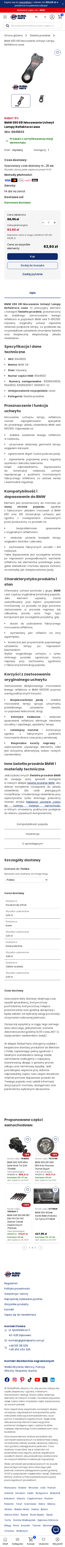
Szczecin (20, 1493)
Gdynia (21, 1498)
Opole (49, 1514)
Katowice (9, 1498)
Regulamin (11, 1283)
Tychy (7, 1520)
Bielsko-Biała (21, 1509)
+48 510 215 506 (18, 1345)
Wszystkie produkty (16, 1304)
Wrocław (33, 1487)
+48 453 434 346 (20, 1349)
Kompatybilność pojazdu (32, 824)
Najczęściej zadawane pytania (23, 1299)
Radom (49, 1498)
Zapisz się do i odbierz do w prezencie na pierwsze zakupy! (31, 4)
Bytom (44, 1509)
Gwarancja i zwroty (16, 1294)
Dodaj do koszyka (32, 265)
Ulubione (43, 1543)
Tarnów (36, 1525)
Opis (32, 293)
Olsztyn (8, 1509)
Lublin (30, 1493)
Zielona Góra (11, 1514)
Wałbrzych (22, 1530)
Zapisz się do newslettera (20, 1315)
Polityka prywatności (17, 1288)
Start (5, 1543)
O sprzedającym (32, 843)
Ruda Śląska (37, 1514)
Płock (16, 1525)
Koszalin (25, 1525)
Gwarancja (32, 834)
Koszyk (30, 1541)
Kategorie (17, 1543)
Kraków (22, 1487)
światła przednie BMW (41, 783)
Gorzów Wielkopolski (24, 1520)
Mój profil (57, 1543)
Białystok (55, 1493)
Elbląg (7, 1525)
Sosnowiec (30, 1503)
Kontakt (9, 1309)
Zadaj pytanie (32, 274)
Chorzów (9, 1530)
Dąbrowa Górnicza (48, 1520)
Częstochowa (34, 1498)
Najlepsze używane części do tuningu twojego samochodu (32, 803)
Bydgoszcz (42, 1493)
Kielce (42, 1503)
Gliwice (51, 1503)
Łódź (42, 1487)
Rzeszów (9, 1503)
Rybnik (24, 1514)
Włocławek (49, 1525)
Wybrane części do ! (31, 10)
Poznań (51, 1487)
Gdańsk (8, 1493)
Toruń (19, 1503)
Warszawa (10, 1487)
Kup (32, 256)
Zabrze (35, 1509)
